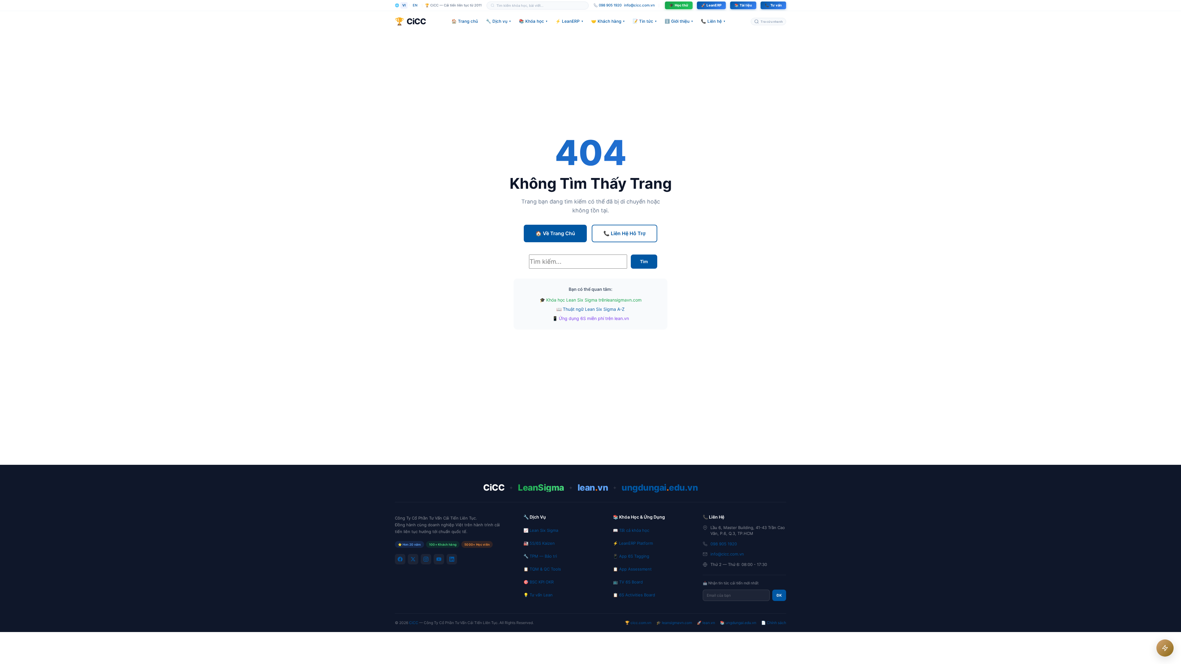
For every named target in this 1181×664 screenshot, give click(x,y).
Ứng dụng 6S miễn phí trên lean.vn (594, 318)
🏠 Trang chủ (464, 21)
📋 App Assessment (632, 569)
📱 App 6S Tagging (631, 556)
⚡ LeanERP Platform (633, 543)
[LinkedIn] (452, 559)
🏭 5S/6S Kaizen (539, 543)
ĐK (779, 595)
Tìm (644, 261)
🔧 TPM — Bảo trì (540, 556)
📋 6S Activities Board (634, 594)
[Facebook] (400, 559)
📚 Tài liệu (743, 5)
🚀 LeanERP (711, 5)
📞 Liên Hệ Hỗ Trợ (624, 233)
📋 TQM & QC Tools (542, 569)
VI (404, 5)
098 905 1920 (723, 543)
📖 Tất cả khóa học (631, 530)
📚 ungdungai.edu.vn (738, 622)
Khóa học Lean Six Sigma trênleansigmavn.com (594, 299)
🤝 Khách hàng (608, 21)
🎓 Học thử (678, 5)
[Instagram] (426, 559)
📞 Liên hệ (713, 21)
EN (415, 5)
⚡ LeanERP (569, 21)
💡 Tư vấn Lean (538, 594)
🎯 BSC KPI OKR (538, 581)
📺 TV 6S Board (628, 581)
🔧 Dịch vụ (498, 21)
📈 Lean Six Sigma (540, 530)
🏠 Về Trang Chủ (555, 233)
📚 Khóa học (533, 21)
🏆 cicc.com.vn (638, 622)
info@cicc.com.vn (639, 5)
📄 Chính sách (773, 622)
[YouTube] (439, 559)
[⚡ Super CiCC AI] (1165, 648)
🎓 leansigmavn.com (674, 622)
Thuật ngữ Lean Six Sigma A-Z (594, 309)
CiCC (413, 622)
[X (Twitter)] (413, 559)
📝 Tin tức (645, 21)
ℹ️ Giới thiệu (679, 21)
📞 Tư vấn (773, 5)
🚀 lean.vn (706, 622)
